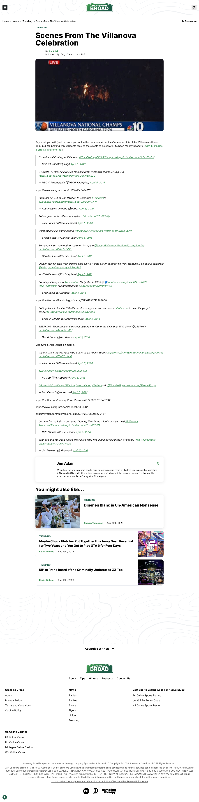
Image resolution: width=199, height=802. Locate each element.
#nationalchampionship (149, 352)
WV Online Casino (15, 752)
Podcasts (107, 678)
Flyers (72, 710)
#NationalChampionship (53, 201)
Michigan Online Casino (19, 747)
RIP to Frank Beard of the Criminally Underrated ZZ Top (81, 570)
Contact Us (123, 678)
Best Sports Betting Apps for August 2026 (159, 689)
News (72, 689)
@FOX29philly (54, 311)
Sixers (72, 705)
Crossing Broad (14, 689)
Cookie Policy (13, 710)
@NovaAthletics (48, 285)
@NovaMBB (139, 282)
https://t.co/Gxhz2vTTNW (82, 201)
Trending (41, 27)
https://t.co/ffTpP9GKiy (96, 216)
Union (72, 715)
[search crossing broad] (194, 7)
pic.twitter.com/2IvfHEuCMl (115, 230)
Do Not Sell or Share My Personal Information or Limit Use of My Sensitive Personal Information (99, 781)
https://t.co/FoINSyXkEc (121, 352)
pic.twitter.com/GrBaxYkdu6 (137, 157)
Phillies (73, 700)
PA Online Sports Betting (147, 695)
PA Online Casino (15, 737)
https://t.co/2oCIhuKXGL (80, 175)
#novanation (72, 282)
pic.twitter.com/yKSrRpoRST (64, 267)
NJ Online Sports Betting (147, 705)
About (72, 678)
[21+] (86, 791)
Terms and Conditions (18, 705)
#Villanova (98, 197)
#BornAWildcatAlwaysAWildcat (57, 385)
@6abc (94, 230)
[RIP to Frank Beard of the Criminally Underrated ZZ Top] (151, 572)
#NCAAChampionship (107, 157)
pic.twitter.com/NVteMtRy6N (95, 285)
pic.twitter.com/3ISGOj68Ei (79, 311)
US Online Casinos (16, 731)
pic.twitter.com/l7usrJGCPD (83, 425)
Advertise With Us (97, 648)
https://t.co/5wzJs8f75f (52, 175)
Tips (82, 678)
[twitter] (158, 463)
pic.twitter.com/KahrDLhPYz (55, 249)
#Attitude (97, 385)
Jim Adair (54, 51)
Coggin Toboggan (93, 523)
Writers (93, 678)
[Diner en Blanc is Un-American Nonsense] (57, 511)
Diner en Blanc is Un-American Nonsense (121, 505)
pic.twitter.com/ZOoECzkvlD (55, 356)
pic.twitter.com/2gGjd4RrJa (55, 443)
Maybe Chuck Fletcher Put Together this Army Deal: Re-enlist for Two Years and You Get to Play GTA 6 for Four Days (86, 543)
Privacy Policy (13, 700)
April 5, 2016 (77, 164)
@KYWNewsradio (145, 439)
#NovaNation (86, 157)
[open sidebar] (4, 7)
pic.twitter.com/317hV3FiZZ (71, 370)
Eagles (73, 695)
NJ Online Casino (15, 742)
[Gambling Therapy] (109, 791)
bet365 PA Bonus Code (146, 700)
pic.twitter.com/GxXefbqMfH (55, 330)
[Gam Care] (95, 791)
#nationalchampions (120, 282)
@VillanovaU (81, 230)
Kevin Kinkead (46, 551)
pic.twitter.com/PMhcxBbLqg (139, 385)
